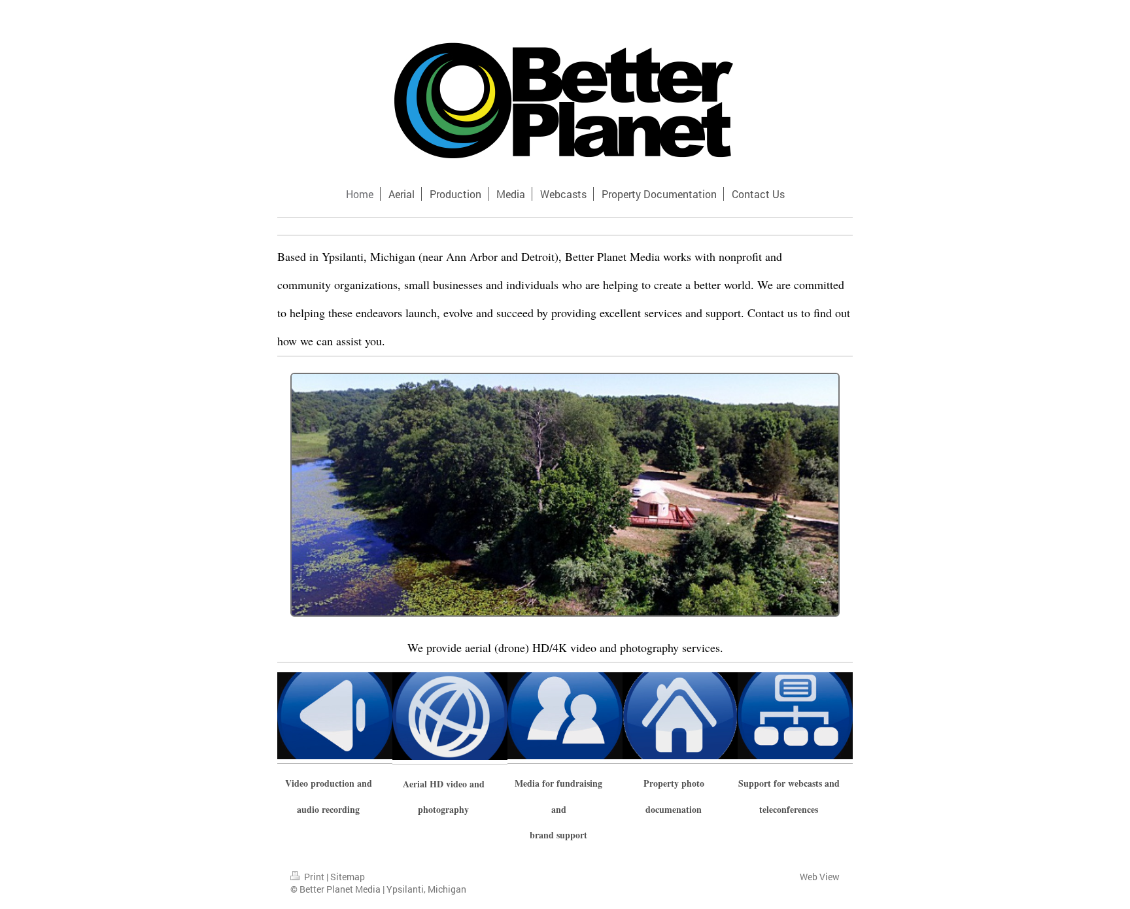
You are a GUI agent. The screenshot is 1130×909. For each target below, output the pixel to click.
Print (314, 876)
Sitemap (347, 876)
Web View (820, 876)
